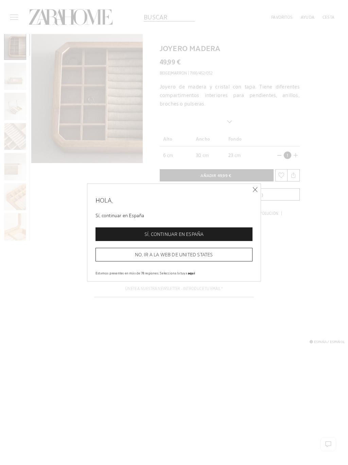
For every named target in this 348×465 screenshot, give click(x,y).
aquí (191, 273)
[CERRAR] (255, 190)
